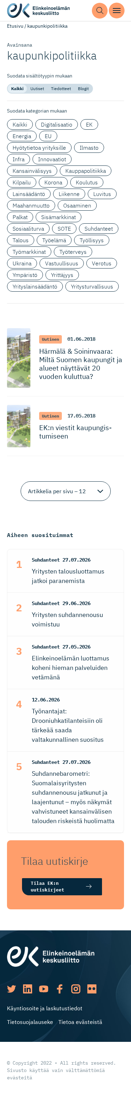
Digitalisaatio (56, 124)
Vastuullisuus (61, 263)
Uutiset (37, 88)
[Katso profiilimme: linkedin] (28, 989)
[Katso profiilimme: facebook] (60, 989)
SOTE (64, 228)
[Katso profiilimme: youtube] (44, 989)
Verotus (101, 263)
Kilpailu (22, 182)
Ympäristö (25, 274)
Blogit (83, 88)
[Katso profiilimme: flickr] (92, 989)
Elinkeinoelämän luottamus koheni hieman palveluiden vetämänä (70, 667)
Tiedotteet (61, 88)
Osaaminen (77, 205)
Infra (18, 159)
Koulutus (87, 182)
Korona (53, 182)
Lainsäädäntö (29, 193)
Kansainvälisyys (32, 170)
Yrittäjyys (62, 274)
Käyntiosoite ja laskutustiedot (44, 1008)
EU (48, 136)
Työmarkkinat (29, 251)
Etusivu (15, 26)
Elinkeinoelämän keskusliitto (38, 11)
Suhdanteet (99, 228)
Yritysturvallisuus (92, 286)
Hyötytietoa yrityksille (39, 147)
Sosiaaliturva (28, 228)
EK (89, 124)
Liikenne (69, 193)
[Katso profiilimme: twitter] (11, 989)
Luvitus (102, 193)
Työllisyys (92, 240)
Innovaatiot (52, 159)
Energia (22, 136)
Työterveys (73, 251)
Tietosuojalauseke (30, 1021)
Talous (21, 240)
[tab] (17, 88)
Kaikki (17, 88)
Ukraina (22, 263)
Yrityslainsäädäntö (35, 286)
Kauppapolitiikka (85, 170)
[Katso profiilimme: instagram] (76, 989)
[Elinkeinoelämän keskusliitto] (50, 955)
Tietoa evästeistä (80, 1021)
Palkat (20, 216)
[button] (100, 11)
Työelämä (54, 240)
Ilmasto (89, 147)
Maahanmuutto (31, 205)
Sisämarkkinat (58, 216)
